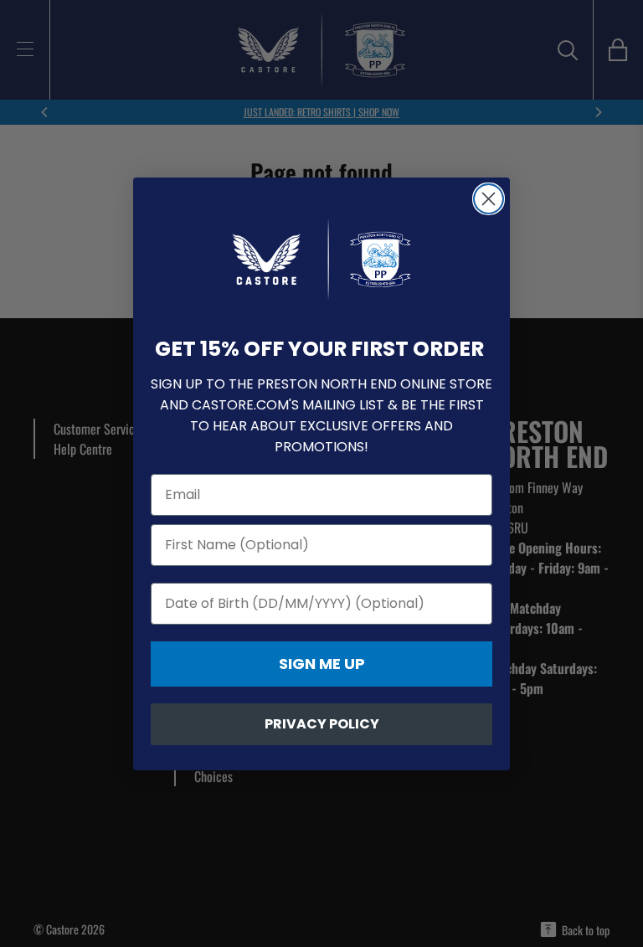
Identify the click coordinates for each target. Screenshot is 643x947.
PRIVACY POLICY (322, 723)
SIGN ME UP (322, 663)
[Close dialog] (488, 199)
